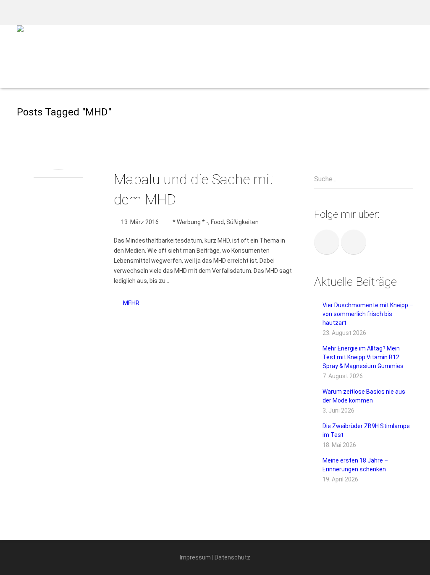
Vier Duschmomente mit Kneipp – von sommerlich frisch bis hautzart (367, 314)
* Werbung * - (190, 222)
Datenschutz (232, 557)
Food (217, 222)
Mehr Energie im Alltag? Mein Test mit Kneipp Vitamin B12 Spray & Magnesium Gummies (363, 357)
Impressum (195, 557)
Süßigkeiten (242, 222)
